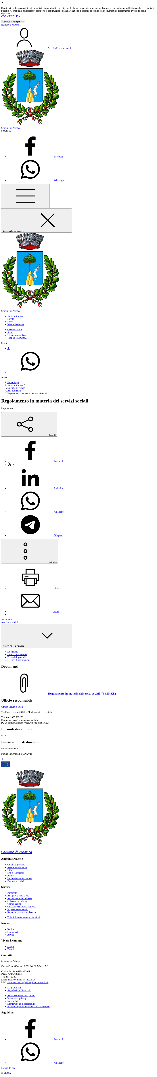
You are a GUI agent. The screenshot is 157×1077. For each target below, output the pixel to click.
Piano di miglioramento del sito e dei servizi (28, 1006)
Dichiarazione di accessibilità (21, 1003)
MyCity (7, 1073)
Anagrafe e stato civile (18, 895)
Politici (10, 875)
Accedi (4, 377)
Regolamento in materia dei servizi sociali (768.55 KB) (82, 693)
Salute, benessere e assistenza (21, 912)
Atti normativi (14, 390)
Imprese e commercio (17, 909)
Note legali (12, 1001)
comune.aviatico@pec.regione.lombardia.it (27, 982)
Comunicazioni (14, 904)
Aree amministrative (17, 867)
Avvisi (10, 934)
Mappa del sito (8, 1068)
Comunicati (13, 932)
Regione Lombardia (11, 24)
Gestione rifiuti (14, 329)
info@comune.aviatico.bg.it (21, 979)
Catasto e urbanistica (17, 901)
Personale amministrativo (19, 878)
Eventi (10, 949)
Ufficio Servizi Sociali (12, 707)
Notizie (10, 929)
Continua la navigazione (13, 22)
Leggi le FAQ (14, 987)
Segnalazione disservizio (19, 990)
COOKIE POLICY (10, 16)
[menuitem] (35, 461)
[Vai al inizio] (2, 759)
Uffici (10, 870)
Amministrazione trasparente (21, 995)
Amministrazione (15, 385)
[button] (15, 316)
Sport (10, 332)
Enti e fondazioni (15, 873)
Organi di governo (16, 864)
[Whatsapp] (30, 372)
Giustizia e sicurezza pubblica (21, 906)
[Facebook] (8, 348)
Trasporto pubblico (16, 335)
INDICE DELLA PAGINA (13, 646)
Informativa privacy (16, 998)
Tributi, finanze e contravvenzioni (23, 917)
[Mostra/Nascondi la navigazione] (25, 196)
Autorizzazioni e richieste (19, 898)
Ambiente (12, 893)
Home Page (13, 382)
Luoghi (10, 946)
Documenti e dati (15, 388)
